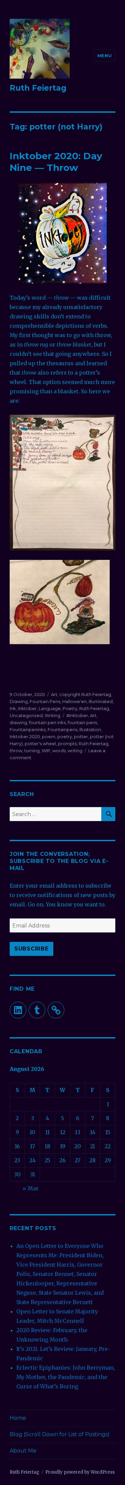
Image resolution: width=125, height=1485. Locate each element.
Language (50, 708)
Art (54, 694)
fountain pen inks (47, 722)
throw (16, 750)
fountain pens (82, 722)
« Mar (31, 1188)
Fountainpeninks (28, 729)
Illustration (90, 729)
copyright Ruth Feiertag (85, 694)
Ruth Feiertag (38, 88)
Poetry (70, 708)
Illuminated (101, 701)
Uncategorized (26, 715)
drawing (18, 722)
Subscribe (31, 949)
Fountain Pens (45, 701)
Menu (104, 55)
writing (75, 750)
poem (48, 736)
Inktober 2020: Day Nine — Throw (56, 161)
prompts (67, 743)
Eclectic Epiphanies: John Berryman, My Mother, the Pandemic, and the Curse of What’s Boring (65, 1377)
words (59, 750)
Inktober (27, 708)
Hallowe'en (74, 701)
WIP (46, 750)
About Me (23, 1451)
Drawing (19, 701)
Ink (13, 708)
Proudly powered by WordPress (80, 1472)
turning (32, 750)
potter (81, 736)
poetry (64, 736)
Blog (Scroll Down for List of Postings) (60, 1434)
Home (18, 1418)
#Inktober (77, 715)
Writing (52, 715)
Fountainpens (62, 729)
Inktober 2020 (25, 736)
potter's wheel (40, 743)
